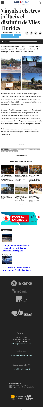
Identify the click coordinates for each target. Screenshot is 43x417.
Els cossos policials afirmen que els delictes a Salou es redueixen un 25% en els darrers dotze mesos (35, 198)
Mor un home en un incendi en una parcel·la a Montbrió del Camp (6, 197)
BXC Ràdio (11, 149)
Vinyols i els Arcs (13, 37)
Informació (27, 149)
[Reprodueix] (3, 42)
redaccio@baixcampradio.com (21, 344)
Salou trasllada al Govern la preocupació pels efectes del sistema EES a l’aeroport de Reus (34, 179)
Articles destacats (16, 161)
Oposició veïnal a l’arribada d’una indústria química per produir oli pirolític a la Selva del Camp (21, 197)
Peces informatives (7, 35)
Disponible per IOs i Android (21, 369)
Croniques (17, 35)
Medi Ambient (35, 149)
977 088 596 (22, 341)
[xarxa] (21, 283)
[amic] (21, 291)
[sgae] (21, 299)
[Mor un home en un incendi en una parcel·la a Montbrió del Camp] (7, 189)
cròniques (19, 149)
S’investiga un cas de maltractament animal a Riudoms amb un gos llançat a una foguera (21, 178)
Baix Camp (4, 37)
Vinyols (4, 151)
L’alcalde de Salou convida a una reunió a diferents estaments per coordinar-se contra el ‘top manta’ (7, 178)
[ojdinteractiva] (21, 313)
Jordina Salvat (7, 32)
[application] (21, 41)
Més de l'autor (28, 161)
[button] (39, 3)
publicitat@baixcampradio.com (21, 355)
